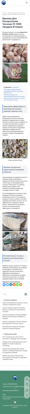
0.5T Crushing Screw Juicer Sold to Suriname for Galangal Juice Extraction (14, 338)
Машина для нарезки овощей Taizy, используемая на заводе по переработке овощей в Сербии (14, 357)
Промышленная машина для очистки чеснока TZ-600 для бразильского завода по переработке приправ (14, 350)
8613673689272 (12, 384)
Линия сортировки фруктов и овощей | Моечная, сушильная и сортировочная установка (13, 309)
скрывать (15, 87)
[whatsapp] (15, 402)
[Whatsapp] (17, 284)
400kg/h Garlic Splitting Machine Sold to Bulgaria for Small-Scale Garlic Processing (14, 344)
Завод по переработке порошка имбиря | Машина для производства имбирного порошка (14, 316)
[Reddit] (14, 284)
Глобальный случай (13, 13)
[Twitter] (7, 284)
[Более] (20, 284)
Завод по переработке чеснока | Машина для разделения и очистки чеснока (14, 322)
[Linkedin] (10, 284)
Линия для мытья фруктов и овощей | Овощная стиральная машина (13, 327)
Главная (4, 13)
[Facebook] (4, 284)
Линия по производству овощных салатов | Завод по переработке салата (14, 304)
